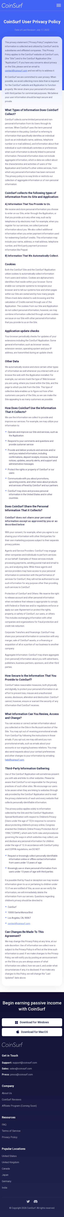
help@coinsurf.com (14, 760)
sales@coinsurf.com (21, 1068)
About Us (7, 1093)
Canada (6, 1168)
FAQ (4, 1124)
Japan (5, 1174)
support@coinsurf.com (24, 1062)
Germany (6, 1181)
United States (9, 1156)
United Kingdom (10, 1162)
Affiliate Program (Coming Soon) (19, 1105)
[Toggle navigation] (59, 5)
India (4, 1187)
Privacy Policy (9, 1137)
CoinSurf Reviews (11, 1099)
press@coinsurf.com (21, 1074)
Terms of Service (11, 1130)
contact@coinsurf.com (19, 923)
